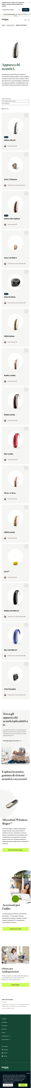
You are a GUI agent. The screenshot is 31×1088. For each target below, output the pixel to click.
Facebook (5, 1046)
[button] (26, 115)
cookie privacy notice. (9, 1082)
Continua (25, 9)
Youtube (5, 1056)
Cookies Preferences (8, 1085)
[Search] (25, 20)
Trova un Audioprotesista (9, 14)
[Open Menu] (28, 20)
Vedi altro (6, 108)
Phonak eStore (15, 985)
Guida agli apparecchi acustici (11, 740)
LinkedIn (5, 1053)
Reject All (23, 1085)
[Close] (29, 14)
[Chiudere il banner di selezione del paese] (29, 2)
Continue (28, 1073)
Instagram (5, 1049)
